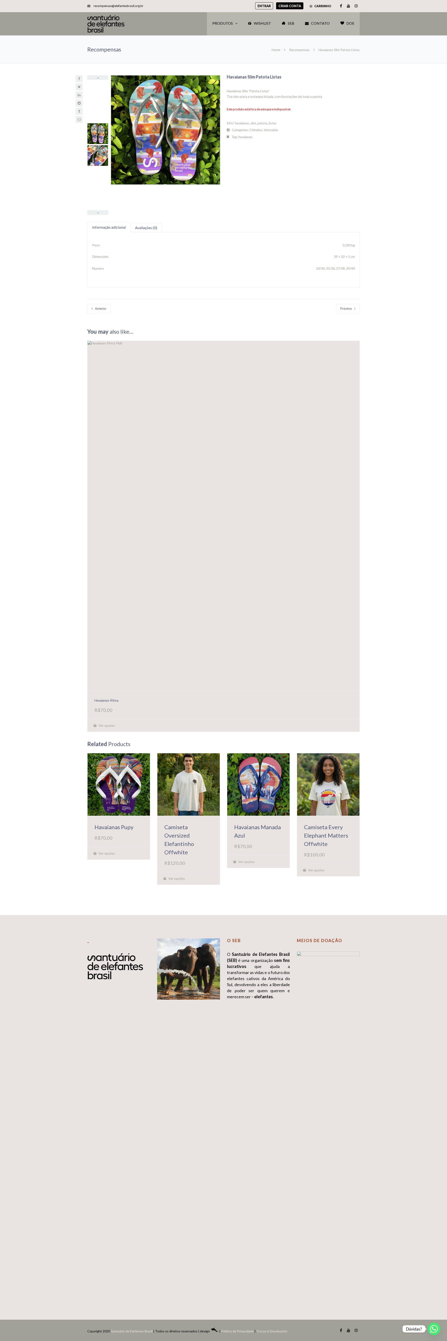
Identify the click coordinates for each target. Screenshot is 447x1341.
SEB (291, 23)
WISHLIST (262, 23)
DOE (350, 23)
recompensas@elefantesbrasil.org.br (118, 6)
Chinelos (256, 130)
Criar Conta (289, 6)
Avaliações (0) (146, 227)
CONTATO (320, 23)
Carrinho (322, 6)
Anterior (100, 308)
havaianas (245, 137)
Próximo (346, 308)
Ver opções (106, 725)
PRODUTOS (222, 23)
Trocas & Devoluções (271, 1331)
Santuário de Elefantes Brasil (131, 1331)
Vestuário (271, 130)
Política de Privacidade (237, 1331)
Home (276, 50)
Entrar (264, 6)
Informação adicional (109, 227)
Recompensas (299, 50)
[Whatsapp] (434, 1329)
